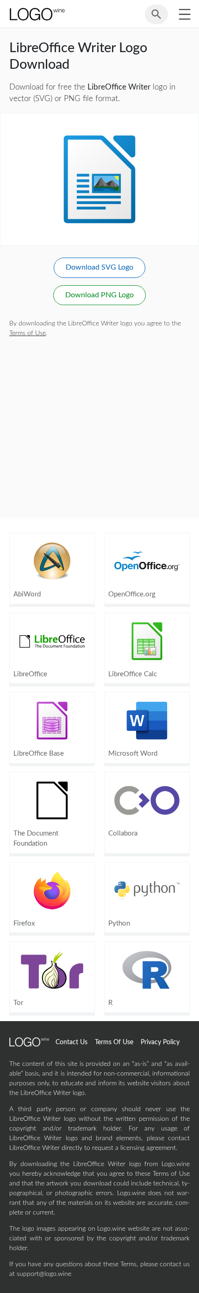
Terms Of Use (114, 1042)
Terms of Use (27, 333)
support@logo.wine (44, 1274)
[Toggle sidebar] (184, 14)
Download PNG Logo (99, 295)
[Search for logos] (156, 18)
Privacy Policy (160, 1042)
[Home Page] (36, 14)
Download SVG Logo (99, 267)
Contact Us (71, 1042)
